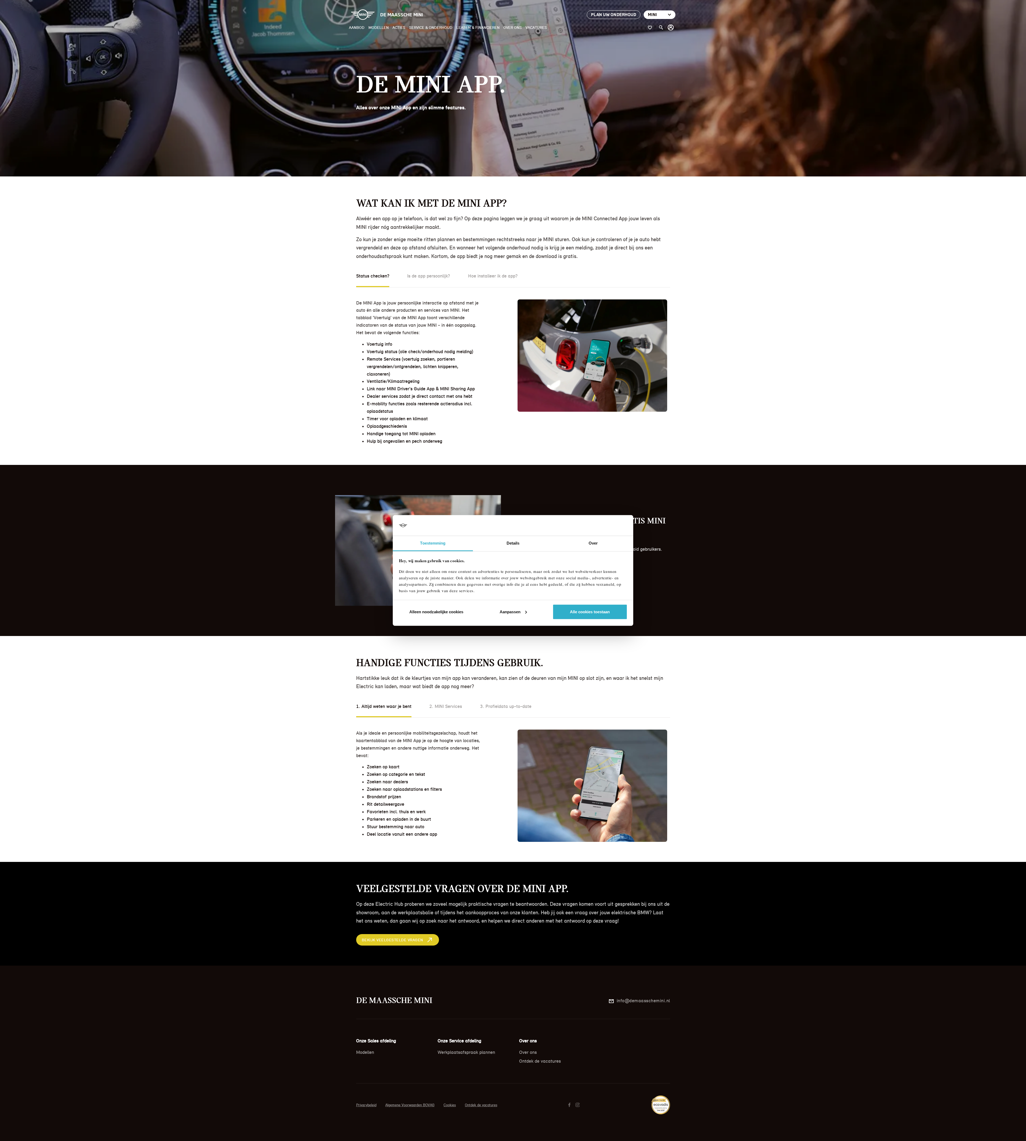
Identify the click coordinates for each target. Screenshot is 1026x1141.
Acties (398, 27)
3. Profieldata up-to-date (505, 706)
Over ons (512, 27)
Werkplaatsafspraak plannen (466, 1052)
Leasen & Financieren (478, 27)
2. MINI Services (445, 706)
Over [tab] (593, 543)
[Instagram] (578, 1104)
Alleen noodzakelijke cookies (436, 612)
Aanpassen (510, 612)
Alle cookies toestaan (590, 612)
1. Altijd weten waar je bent (383, 706)
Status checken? (372, 276)
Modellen (378, 27)
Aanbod (356, 27)
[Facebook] (570, 1104)
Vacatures (536, 27)
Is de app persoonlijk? (428, 276)
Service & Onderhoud (430, 27)
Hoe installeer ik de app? (493, 276)
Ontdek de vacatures (540, 1061)
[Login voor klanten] (670, 27)
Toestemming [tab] (432, 543)
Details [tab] (513, 543)
